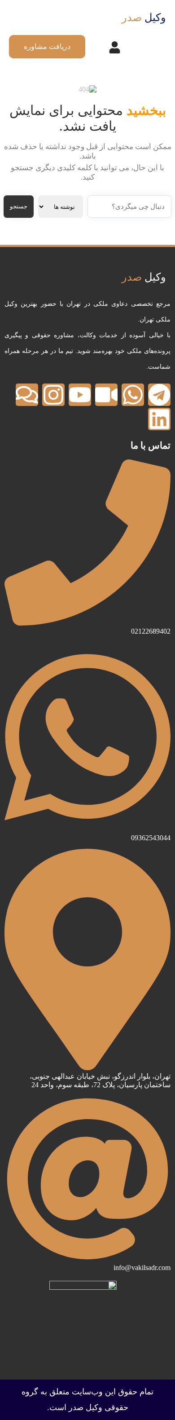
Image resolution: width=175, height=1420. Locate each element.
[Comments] (27, 395)
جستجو (18, 206)
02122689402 (151, 631)
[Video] (106, 395)
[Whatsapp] (133, 395)
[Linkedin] (159, 419)
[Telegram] (159, 395)
